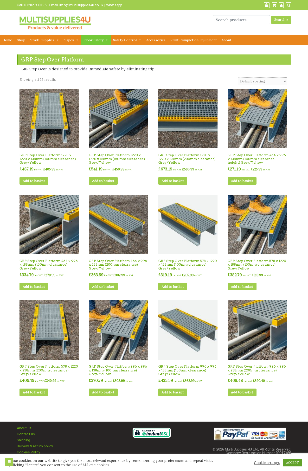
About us (24, 428)
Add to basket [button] (34, 181)
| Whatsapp (113, 5)
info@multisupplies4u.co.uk (81, 5)
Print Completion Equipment (193, 40)
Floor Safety (93, 40)
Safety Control (125, 40)
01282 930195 (35, 5)
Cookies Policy (28, 452)
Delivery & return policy (35, 446)
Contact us (26, 434)
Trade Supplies (42, 40)
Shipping (23, 440)
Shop (21, 40)
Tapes (69, 40)
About (226, 40)
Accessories (156, 40)
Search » (281, 19)
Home (7, 40)
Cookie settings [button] (267, 463)
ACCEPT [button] (292, 463)
